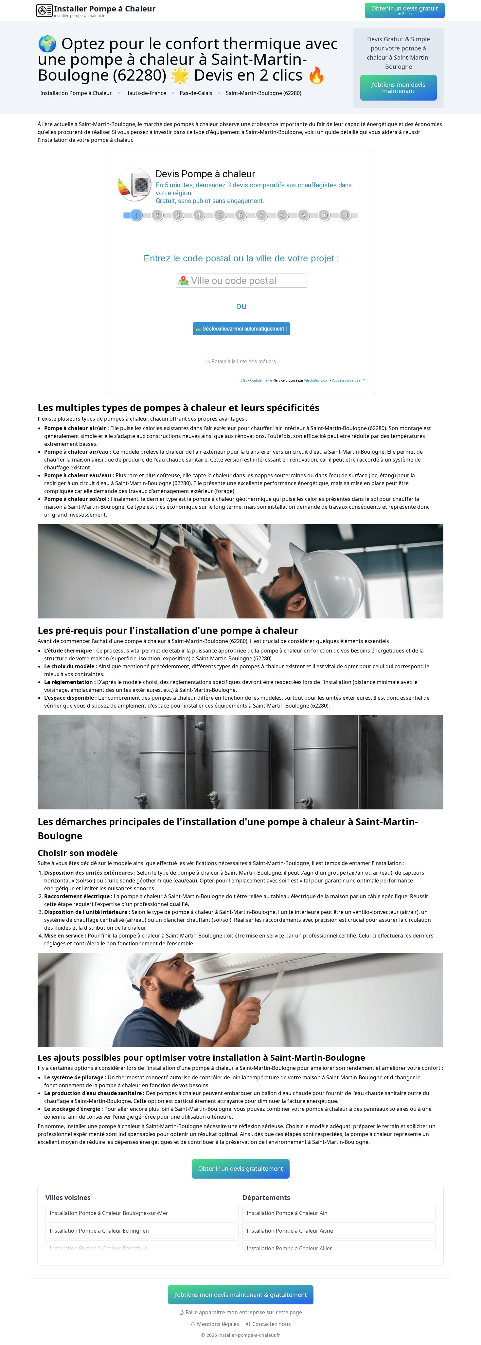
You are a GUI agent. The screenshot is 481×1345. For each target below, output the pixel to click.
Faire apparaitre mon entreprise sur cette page (244, 1312)
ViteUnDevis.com (317, 380)
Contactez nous (271, 1324)
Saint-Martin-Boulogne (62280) (263, 93)
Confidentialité (261, 380)
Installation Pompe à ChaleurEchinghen (99, 1230)
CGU (244, 380)
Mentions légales (218, 1324)
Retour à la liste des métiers (243, 361)
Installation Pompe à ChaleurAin (287, 1213)
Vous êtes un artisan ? (348, 380)
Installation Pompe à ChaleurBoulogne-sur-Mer (109, 1213)
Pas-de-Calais (196, 93)
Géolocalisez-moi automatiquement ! (244, 329)
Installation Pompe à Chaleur (76, 93)
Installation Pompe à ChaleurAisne (290, 1230)
